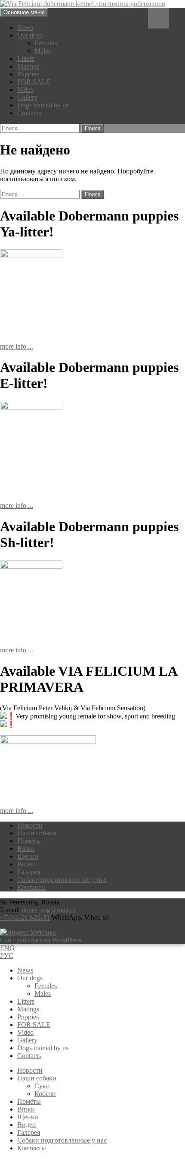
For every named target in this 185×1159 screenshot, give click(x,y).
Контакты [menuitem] (31, 1148)
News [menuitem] (25, 970)
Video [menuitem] (25, 1032)
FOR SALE (33, 81)
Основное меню (24, 12)
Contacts (29, 113)
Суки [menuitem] (42, 1086)
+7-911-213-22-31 (25, 917)
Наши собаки (36, 833)
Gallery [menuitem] (27, 1040)
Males (42, 50)
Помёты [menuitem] (29, 1101)
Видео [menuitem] (26, 1124)
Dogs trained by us (42, 105)
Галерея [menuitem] (28, 1132)
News (25, 27)
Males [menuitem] (42, 993)
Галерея (28, 872)
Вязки (26, 848)
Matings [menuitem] (28, 1009)
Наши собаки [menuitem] (36, 1078)
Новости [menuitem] (30, 1070)
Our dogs (30, 35)
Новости (30, 825)
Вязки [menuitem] (26, 1109)
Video (25, 89)
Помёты (29, 840)
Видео (26, 864)
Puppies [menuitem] (28, 1016)
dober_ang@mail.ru (49, 909)
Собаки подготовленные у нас (62, 879)
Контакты (31, 887)
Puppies (28, 74)
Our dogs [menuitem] (30, 978)
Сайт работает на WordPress (40, 940)
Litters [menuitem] (25, 1001)
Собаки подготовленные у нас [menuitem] (62, 1140)
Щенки (27, 856)
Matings (28, 66)
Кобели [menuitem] (45, 1093)
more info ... (16, 346)
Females (45, 43)
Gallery (27, 97)
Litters (25, 58)
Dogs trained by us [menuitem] (42, 1048)
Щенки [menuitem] (27, 1117)
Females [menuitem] (45, 985)
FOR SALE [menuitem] (33, 1024)
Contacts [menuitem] (29, 1055)
